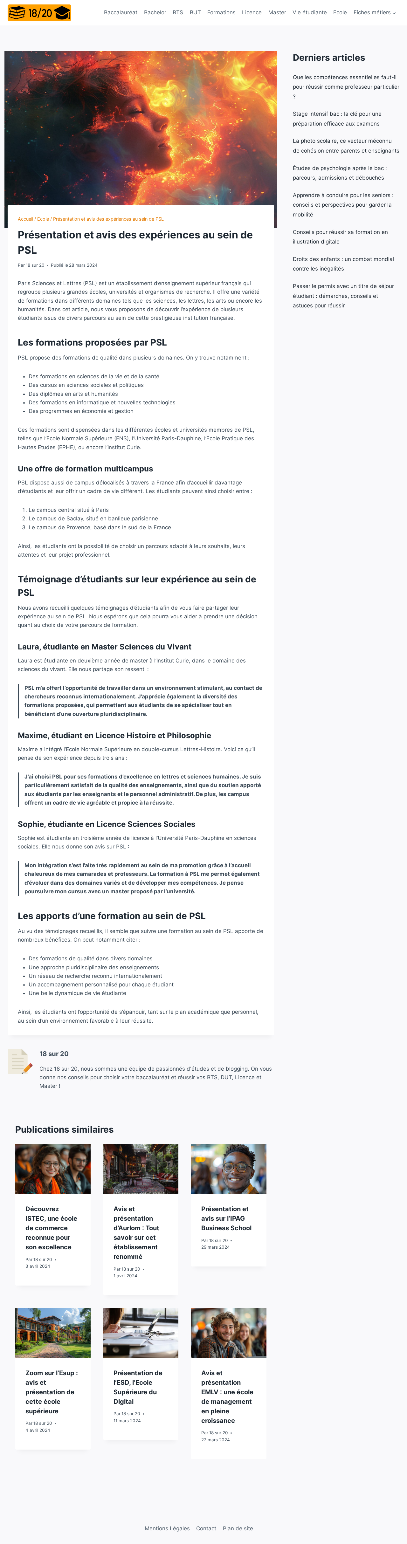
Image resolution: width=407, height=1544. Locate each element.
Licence (252, 12)
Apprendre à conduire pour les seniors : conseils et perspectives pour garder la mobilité (343, 205)
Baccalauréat (120, 12)
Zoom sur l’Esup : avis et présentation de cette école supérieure (51, 1392)
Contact (206, 1528)
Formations (221, 12)
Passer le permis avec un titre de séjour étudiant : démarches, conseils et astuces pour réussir (343, 296)
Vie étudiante (310, 12)
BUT (195, 12)
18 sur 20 (35, 265)
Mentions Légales (167, 1528)
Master (277, 12)
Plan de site (238, 1528)
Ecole (340, 12)
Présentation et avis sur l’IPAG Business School (226, 1218)
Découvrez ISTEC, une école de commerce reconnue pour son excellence (51, 1228)
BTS (178, 12)
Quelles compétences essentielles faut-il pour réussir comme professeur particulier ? (346, 87)
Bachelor (155, 12)
